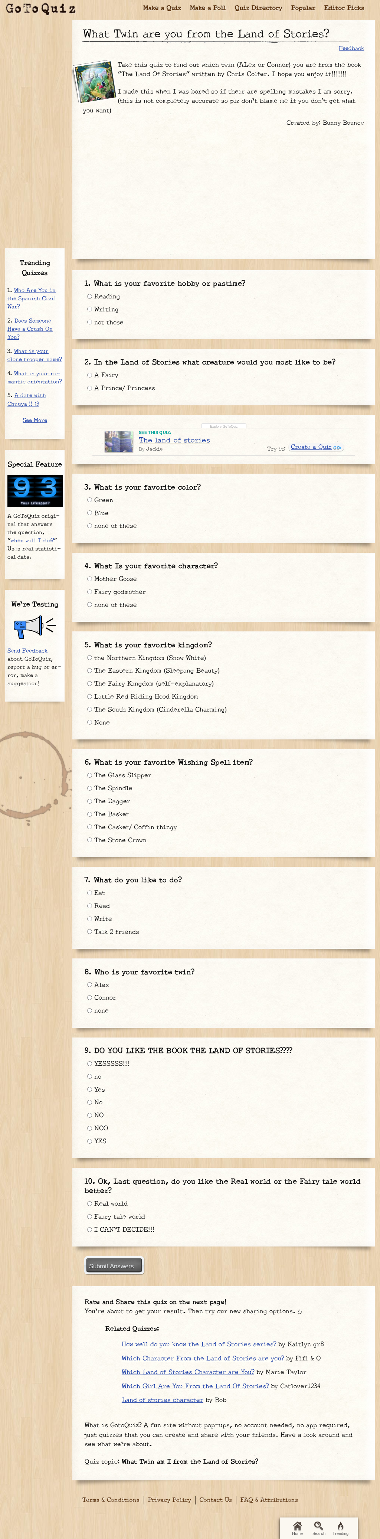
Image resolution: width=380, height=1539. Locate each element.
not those (108, 322)
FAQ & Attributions (269, 1500)
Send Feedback (27, 651)
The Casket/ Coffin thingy (134, 827)
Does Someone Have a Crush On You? (30, 329)
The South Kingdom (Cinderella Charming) (159, 709)
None (101, 722)
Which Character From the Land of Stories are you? (203, 1358)
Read (101, 906)
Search (318, 1533)
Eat (98, 893)
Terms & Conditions (111, 1500)
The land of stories (174, 440)
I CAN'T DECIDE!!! (123, 1229)
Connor (104, 997)
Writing (105, 309)
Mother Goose (114, 579)
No (97, 1102)
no (96, 1077)
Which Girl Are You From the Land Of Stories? (195, 1386)
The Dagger (111, 801)
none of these (114, 526)
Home (297, 1533)
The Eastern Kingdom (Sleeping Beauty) (156, 670)
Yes (98, 1090)
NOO (100, 1128)
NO (98, 1115)
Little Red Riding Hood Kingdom (145, 696)
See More (35, 420)
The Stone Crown (119, 840)
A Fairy (105, 375)
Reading (106, 296)
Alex (100, 985)
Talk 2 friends (115, 932)
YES (99, 1141)
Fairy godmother (119, 592)
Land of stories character (162, 1400)
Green (102, 500)
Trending (340, 1533)
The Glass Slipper (121, 775)
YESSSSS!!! (111, 1064)
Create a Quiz (311, 447)
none (100, 1010)
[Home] (40, 9)
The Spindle (112, 788)
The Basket (110, 814)
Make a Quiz (162, 8)
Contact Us (216, 1500)
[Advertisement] (223, 189)
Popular (303, 8)
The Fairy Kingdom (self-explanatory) (153, 683)
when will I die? (32, 540)
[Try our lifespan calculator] (35, 491)
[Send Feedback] (35, 627)
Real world (110, 1203)
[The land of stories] (119, 441)
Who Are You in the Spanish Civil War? (31, 299)
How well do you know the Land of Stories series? (199, 1344)
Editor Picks (344, 8)
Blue (100, 513)
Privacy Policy (169, 1500)
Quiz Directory (258, 8)
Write (102, 919)
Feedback (351, 48)
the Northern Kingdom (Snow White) (149, 658)
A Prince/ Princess (123, 388)
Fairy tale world (118, 1216)
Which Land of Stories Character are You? (188, 1372)
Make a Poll (208, 8)
